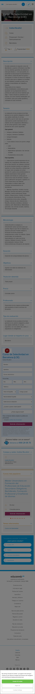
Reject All (17, 685)
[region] (17, 682)
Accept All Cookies (17, 681)
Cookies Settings (17, 690)
